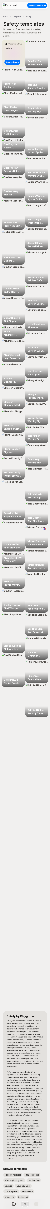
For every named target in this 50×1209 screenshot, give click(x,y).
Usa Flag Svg (33, 1180)
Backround (23, 1197)
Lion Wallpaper (11, 1191)
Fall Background (32, 1175)
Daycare (8, 1186)
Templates (17, 16)
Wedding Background (14, 1180)
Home (5, 16)
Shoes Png (9, 1197)
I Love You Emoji (23, 1186)
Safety (28, 16)
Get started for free (37, 5)
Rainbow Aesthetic (13, 1175)
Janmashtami (27, 1191)
